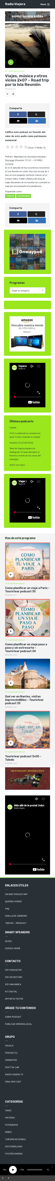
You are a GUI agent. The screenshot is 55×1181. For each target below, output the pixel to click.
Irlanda (13, 427)
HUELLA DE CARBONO (16, 915)
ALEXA (8, 941)
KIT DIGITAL (11, 991)
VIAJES (8, 1110)
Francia (10, 196)
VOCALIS (9, 1045)
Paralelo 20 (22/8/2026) (21, 442)
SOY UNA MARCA (13, 984)
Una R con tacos (17, 464)
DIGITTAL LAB (12, 1067)
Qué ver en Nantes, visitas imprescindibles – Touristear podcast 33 (24, 700)
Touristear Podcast (16, 71)
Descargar (10, 160)
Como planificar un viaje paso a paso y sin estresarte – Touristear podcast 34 (26, 648)
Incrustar (9, 163)
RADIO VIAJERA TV (14, 1074)
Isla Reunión (23, 196)
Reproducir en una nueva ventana (29, 156)
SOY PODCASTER (13, 969)
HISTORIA (10, 1117)
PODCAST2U (11, 1052)
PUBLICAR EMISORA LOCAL (18, 1024)
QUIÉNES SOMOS (13, 901)
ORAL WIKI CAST (13, 1081)
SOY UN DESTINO (13, 977)
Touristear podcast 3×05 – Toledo (23, 758)
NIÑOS (8, 1132)
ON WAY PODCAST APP (16, 894)
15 (4, 1169)
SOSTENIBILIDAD (13, 1146)
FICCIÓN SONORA (13, 1153)
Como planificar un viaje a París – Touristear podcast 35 (27, 589)
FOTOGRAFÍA (11, 1124)
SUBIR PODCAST (13, 1016)
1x (48, 1169)
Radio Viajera (15, 4)
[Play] (13, 1170)
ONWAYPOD (11, 1060)
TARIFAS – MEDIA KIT (15, 923)
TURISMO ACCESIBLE (15, 1139)
